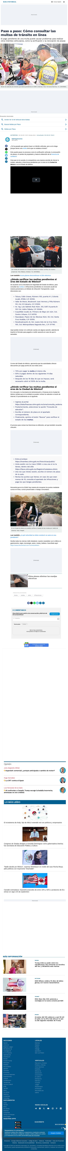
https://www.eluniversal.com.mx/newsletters (24, 545)
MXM (4, 1086)
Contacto (53, 1142)
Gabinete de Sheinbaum (7, 1055)
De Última (6, 1108)
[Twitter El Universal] (44, 1109)
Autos (16, 595)
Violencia (41, 1140)
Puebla (37, 1047)
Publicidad (48, 1140)
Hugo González (9, 778)
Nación (5, 1043)
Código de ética (33, 1140)
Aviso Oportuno (39, 1067)
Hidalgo (37, 1049)
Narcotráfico (7, 1066)
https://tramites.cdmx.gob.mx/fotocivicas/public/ (35, 462)
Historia (14, 1142)
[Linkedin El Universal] (61, 1109)
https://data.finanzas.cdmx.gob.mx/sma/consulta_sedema (38, 404)
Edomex (37, 1043)
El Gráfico (38, 1076)
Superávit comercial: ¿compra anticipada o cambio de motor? (30, 771)
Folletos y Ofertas (40, 1065)
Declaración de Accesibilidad (26, 1142)
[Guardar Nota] (6, 161)
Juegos (37, 1084)
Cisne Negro (7, 1116)
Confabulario (7, 1080)
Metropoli (6, 1062)
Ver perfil (15, 140)
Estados (5, 1064)
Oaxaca (37, 1045)
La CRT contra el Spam (15, 781)
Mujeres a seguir (8, 1047)
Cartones (6, 1070)
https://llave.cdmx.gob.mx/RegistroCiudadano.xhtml (36, 469)
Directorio (7, 1140)
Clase (5, 1102)
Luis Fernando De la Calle (13, 788)
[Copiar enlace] (6, 158)
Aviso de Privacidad (58, 1140)
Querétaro (38, 1050)
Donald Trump (7, 1060)
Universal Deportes (9, 1074)
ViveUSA (37, 1082)
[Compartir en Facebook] (6, 146)
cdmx (29, 595)
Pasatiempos (39, 1086)
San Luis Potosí (39, 1052)
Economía (6, 1072)
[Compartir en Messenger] (6, 155)
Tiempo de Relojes (9, 1114)
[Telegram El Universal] (36, 1109)
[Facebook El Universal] (40, 1109)
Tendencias (6, 1082)
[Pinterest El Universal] (56, 1109)
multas (23, 595)
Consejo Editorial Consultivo (19, 1140)
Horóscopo (38, 1088)
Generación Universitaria (38, 1073)
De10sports (38, 1078)
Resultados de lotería (39, 1091)
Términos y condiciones (42, 1142)
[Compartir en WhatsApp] (6, 152)
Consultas (6, 1098)
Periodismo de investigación (7, 1049)
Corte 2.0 (6, 1045)
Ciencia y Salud (8, 1084)
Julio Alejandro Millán (12, 768)
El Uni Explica (7, 1052)
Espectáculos (7, 1076)
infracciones (37, 595)
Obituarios (38, 1071)
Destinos (6, 1094)
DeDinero (37, 1080)
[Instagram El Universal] (52, 1109)
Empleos (37, 1069)
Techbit (5, 1088)
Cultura (5, 1078)
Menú (5, 1090)
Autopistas (14, 135)
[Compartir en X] (6, 149)
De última (6, 1092)
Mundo (5, 1058)
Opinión (7, 764)
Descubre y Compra (41, 1063)
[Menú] (64, 2)
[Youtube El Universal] (48, 1109)
